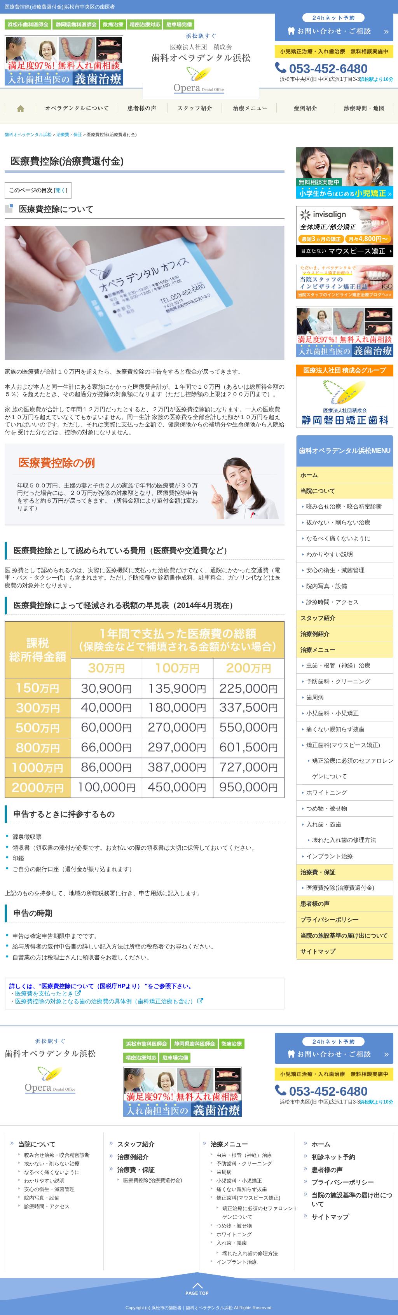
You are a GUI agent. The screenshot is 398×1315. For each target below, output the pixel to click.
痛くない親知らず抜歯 (335, 729)
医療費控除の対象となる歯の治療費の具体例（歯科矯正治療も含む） (106, 1001)
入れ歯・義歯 (323, 824)
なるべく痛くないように (338, 538)
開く (61, 190)
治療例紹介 (315, 633)
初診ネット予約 (333, 1157)
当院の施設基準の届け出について (344, 935)
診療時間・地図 (364, 111)
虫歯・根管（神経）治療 (338, 665)
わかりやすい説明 (329, 554)
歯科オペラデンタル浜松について (77, 111)
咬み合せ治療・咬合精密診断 (344, 506)
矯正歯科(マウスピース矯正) (343, 745)
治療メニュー (249, 111)
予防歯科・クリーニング (338, 681)
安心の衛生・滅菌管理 (335, 570)
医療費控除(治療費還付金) (340, 887)
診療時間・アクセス (332, 602)
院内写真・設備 (326, 586)
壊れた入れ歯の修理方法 (250, 1253)
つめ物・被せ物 (326, 808)
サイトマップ (317, 951)
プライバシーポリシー (329, 919)
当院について (317, 490)
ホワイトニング (326, 792)
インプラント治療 (329, 856)
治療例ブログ (306, 111)
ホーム (20, 111)
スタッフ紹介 (195, 111)
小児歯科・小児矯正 (332, 713)
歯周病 (315, 697)
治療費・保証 (317, 872)
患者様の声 (143, 111)
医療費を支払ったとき (45, 993)
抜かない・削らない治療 (338, 522)
